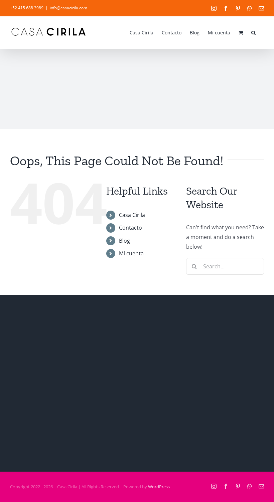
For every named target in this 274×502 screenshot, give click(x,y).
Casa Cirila (132, 215)
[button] (253, 32)
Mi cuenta (131, 253)
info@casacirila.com (68, 8)
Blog (124, 240)
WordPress (159, 487)
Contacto (130, 227)
